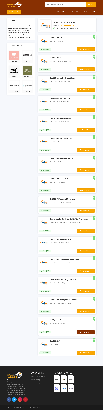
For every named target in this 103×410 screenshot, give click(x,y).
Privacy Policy (35, 380)
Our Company (35, 383)
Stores (65, 11)
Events (86, 11)
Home (57, 11)
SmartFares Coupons (66, 25)
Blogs (94, 11)
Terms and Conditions (38, 376)
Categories (75, 11)
